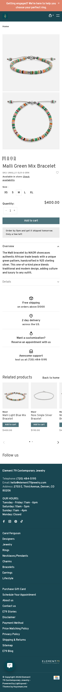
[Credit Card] (57, 679)
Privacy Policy (11, 634)
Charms (7, 561)
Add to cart (31, 220)
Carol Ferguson (11, 533)
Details (6, 282)
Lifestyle (7, 578)
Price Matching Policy (15, 628)
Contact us (9, 606)
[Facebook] (3, 522)
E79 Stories (9, 611)
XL (31, 192)
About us (7, 600)
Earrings (7, 573)
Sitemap (7, 645)
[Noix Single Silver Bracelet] (44, 395)
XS (6, 192)
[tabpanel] (15, 409)
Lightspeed (20, 683)
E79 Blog (7, 651)
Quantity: (8, 204)
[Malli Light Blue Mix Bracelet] (15, 395)
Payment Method (12, 623)
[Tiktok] (21, 522)
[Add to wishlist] (57, 173)
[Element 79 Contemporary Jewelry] (51, 662)
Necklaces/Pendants (15, 556)
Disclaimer (8, 617)
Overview (8, 246)
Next (58, 442)
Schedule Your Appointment (19, 595)
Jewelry (7, 544)
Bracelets (8, 567)
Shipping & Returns (14, 640)
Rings (5, 550)
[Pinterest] (15, 522)
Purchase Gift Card (14, 589)
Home (5, 26)
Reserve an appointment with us (31, 342)
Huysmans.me (20, 687)
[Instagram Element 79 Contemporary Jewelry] (9, 522)
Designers (8, 539)
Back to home (51, 378)
